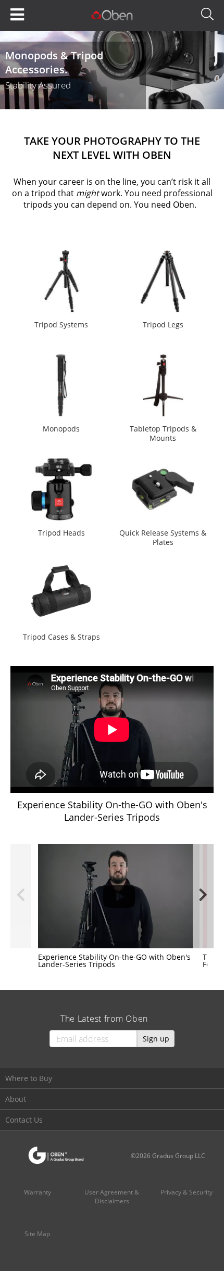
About (15, 1099)
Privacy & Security (186, 1192)
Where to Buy (28, 1078)
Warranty (37, 1192)
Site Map (37, 1233)
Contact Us (24, 1120)
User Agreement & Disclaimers (111, 1196)
